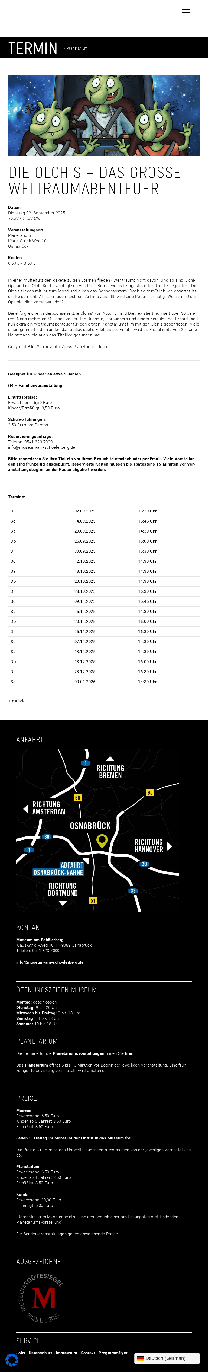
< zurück (16, 701)
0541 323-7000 (38, 442)
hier (128, 1053)
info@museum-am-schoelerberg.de (41, 447)
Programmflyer (113, 1353)
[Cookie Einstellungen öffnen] (11, 1365)
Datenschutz (41, 1353)
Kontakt (87, 1353)
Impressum (66, 1353)
